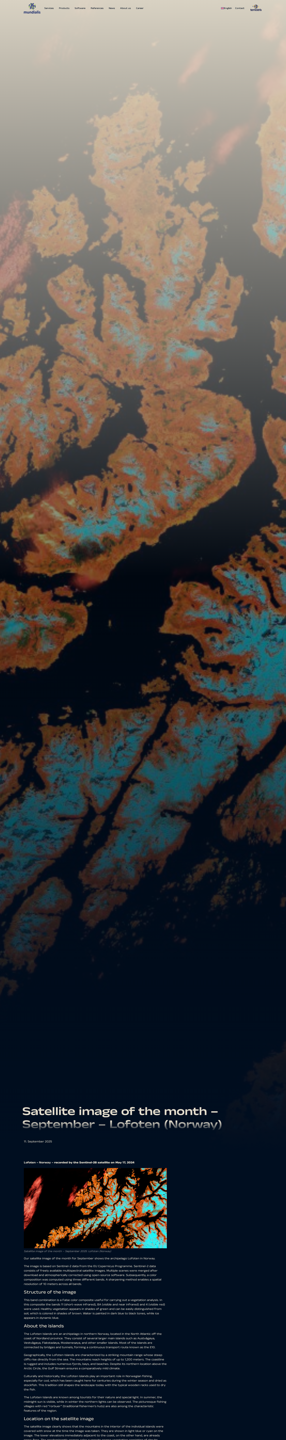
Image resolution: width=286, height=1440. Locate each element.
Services (49, 8)
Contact (239, 8)
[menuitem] (227, 8)
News (112, 8)
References (97, 8)
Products (64, 8)
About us (125, 8)
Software (80, 8)
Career (139, 8)
